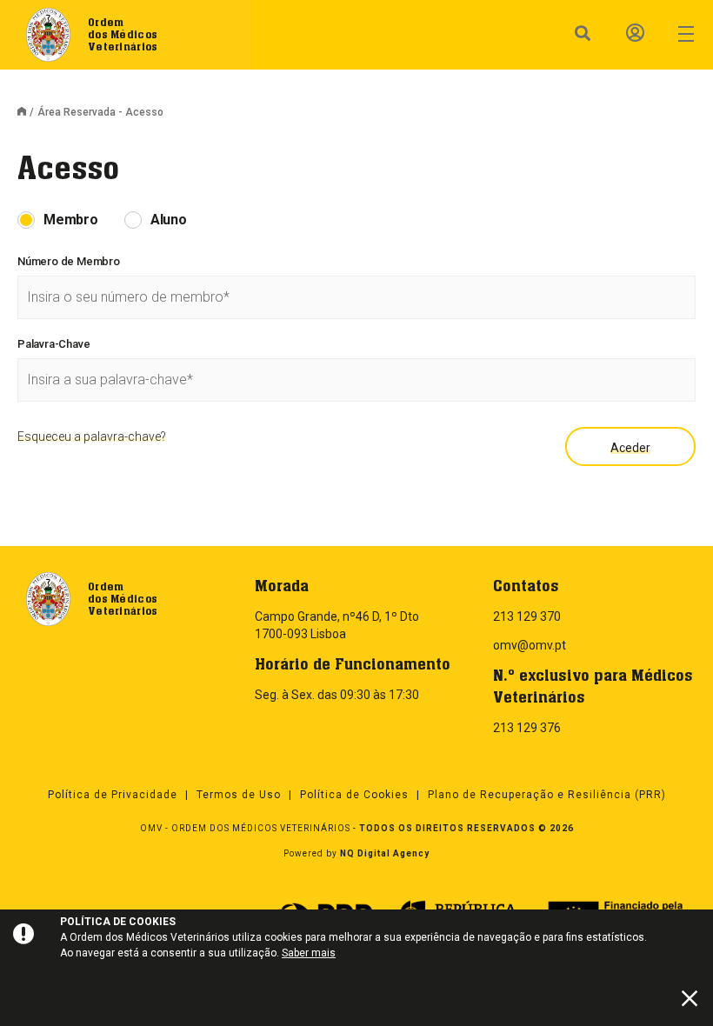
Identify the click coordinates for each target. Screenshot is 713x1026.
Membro (70, 219)
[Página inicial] (27, 113)
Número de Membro (68, 261)
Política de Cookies (354, 795)
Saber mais (309, 953)
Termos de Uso (239, 795)
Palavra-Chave (53, 343)
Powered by (356, 853)
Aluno (168, 219)
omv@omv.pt (529, 645)
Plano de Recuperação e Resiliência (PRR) (547, 795)
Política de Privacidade (112, 795)
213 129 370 (527, 616)
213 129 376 (527, 728)
